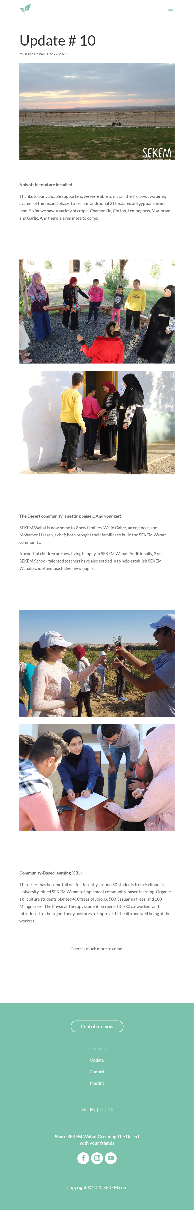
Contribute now (97, 1026)
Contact (97, 1071)
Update (97, 1060)
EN (92, 1109)
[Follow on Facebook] (83, 1158)
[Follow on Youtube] (111, 1158)
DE (83, 1109)
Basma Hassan (34, 54)
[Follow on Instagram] (97, 1158)
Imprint (97, 1083)
